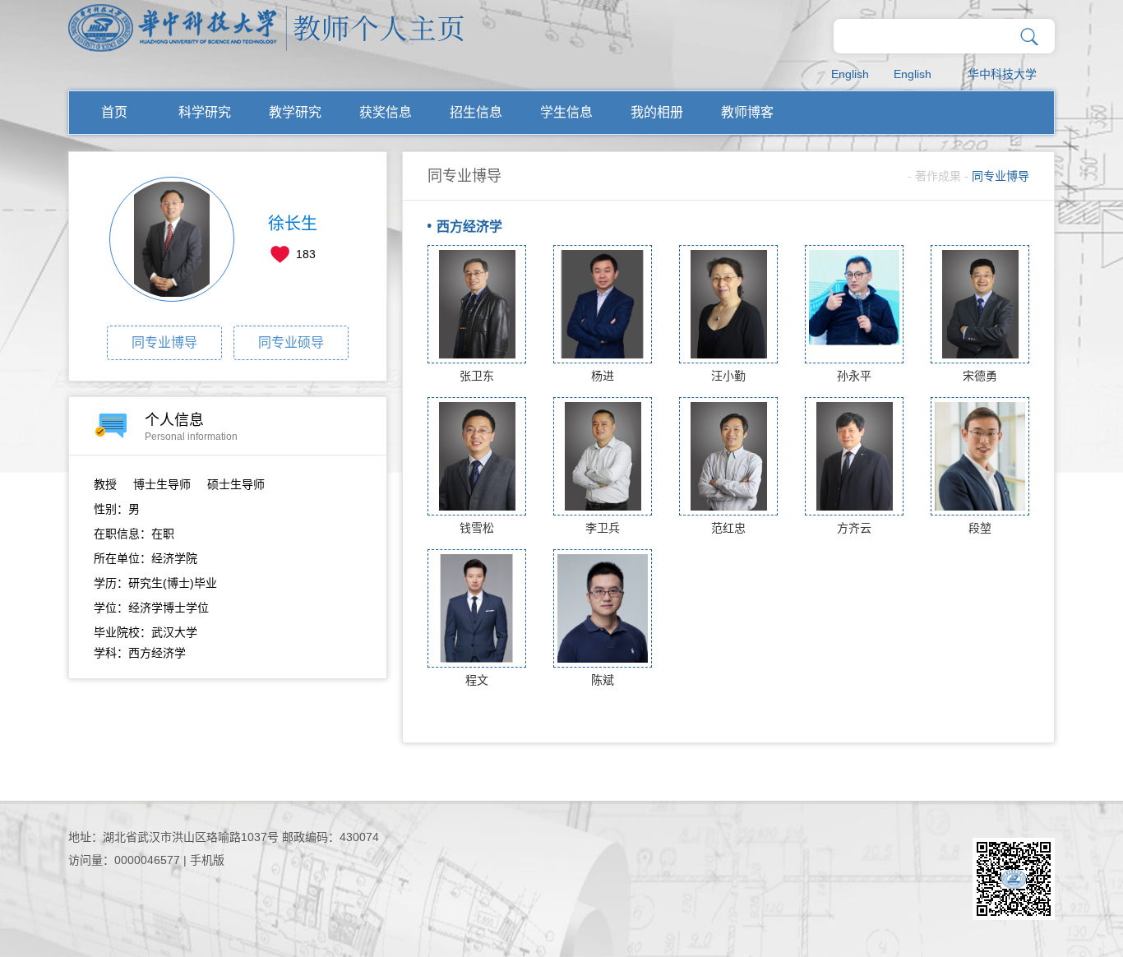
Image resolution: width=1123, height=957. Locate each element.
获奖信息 (385, 112)
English (850, 74)
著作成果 (938, 176)
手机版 (207, 860)
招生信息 (476, 112)
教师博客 (747, 112)
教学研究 (295, 112)
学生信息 (566, 112)
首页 (114, 112)
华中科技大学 (1002, 74)
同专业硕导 (291, 342)
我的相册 (657, 112)
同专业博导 (164, 342)
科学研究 (204, 112)
